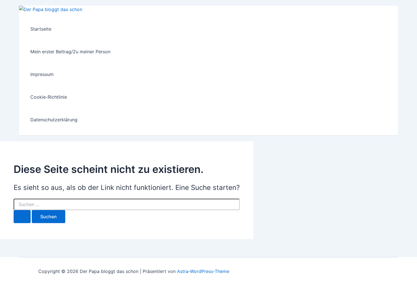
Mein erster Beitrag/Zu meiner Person (70, 51)
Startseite (40, 29)
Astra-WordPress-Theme (203, 271)
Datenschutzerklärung (53, 119)
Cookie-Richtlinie (48, 97)
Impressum (42, 74)
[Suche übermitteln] (22, 216)
